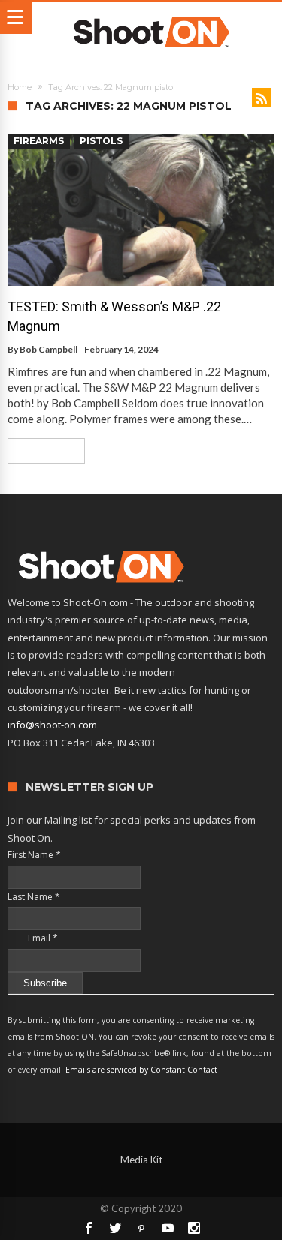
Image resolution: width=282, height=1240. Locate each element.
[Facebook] (89, 1228)
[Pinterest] (141, 1228)
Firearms (39, 140)
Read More (41, 450)
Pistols (101, 140)
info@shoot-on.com (52, 724)
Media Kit (141, 1160)
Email (33, 938)
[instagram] (194, 1228)
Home (20, 87)
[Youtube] (168, 1228)
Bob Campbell (48, 349)
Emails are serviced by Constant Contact (141, 1069)
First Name (34, 854)
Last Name (34, 896)
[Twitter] (115, 1228)
